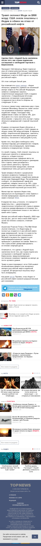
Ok (35, 537)
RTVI (17, 197)
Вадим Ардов (27, 11)
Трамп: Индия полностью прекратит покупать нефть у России (23, 306)
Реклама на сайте (15, 498)
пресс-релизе (21, 85)
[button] (2, 2)
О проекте (12, 495)
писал (12, 276)
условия (15, 539)
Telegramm (27, 289)
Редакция (12, 500)
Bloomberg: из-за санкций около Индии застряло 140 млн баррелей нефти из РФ (24, 315)
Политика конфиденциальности (20, 504)
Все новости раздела (9, 367)
